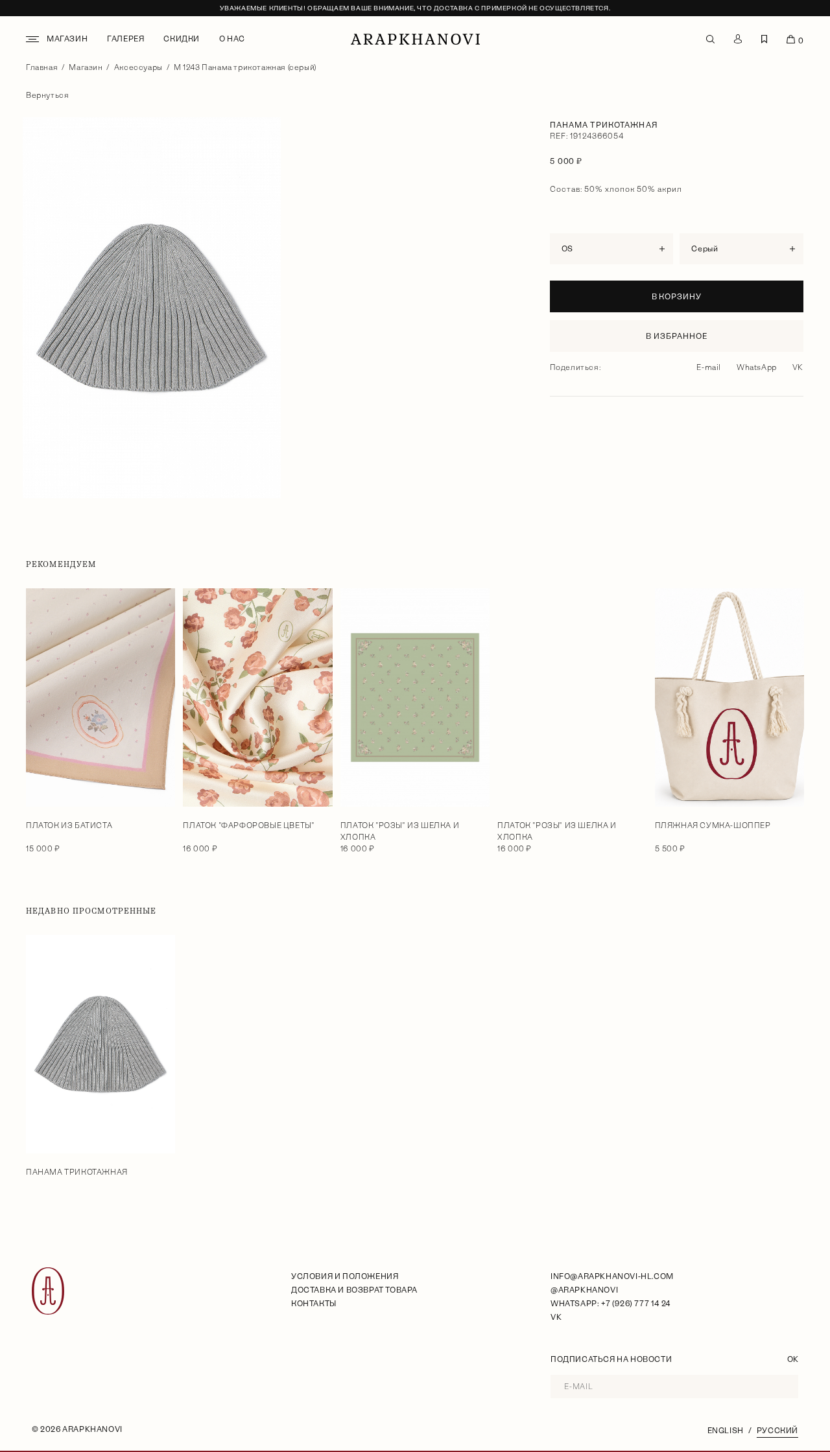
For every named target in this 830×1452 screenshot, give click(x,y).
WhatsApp (757, 367)
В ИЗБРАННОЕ (676, 336)
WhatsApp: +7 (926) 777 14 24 (610, 1303)
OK (792, 1359)
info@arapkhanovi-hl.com (612, 1276)
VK (797, 367)
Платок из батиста (69, 825)
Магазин (67, 38)
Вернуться (47, 95)
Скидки (181, 38)
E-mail (708, 367)
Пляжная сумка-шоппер (713, 825)
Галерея (125, 38)
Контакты (314, 1303)
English (725, 1430)
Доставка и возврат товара (354, 1290)
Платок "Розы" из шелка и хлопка (399, 831)
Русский (777, 1430)
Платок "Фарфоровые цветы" (248, 825)
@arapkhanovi (584, 1290)
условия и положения (344, 1276)
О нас (232, 38)
